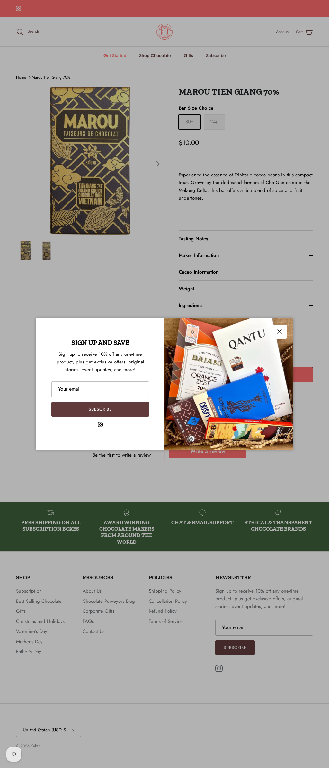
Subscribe (100, 409)
